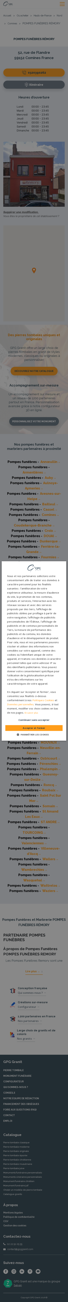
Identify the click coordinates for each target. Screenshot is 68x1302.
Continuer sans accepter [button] (33, 720)
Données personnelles (20, 704)
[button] (34, 735)
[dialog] (34, 651)
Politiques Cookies (43, 700)
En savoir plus (31, 712)
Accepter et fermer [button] (34, 728)
